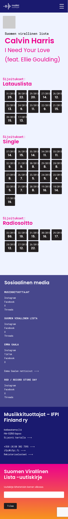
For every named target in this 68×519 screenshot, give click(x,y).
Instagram (10, 297)
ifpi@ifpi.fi (11, 450)
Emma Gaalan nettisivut (18, 371)
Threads (8, 309)
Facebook (9, 301)
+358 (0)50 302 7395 (16, 446)
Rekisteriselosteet (15, 454)
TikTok (8, 354)
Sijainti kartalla (15, 437)
